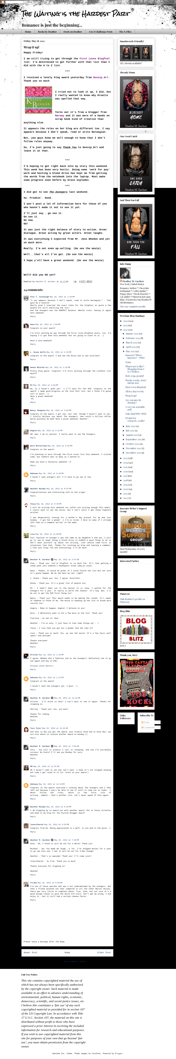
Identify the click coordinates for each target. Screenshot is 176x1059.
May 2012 (130, 351)
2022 (125, 498)
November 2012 (134, 448)
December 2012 (133, 452)
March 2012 (132, 342)
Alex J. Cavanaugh (39, 297)
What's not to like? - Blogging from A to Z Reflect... (135, 369)
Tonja (33, 504)
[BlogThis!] (83, 281)
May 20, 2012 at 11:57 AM (46, 766)
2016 (125, 471)
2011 (125, 325)
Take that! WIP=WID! (135, 413)
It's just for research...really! (134, 419)
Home (28, 31)
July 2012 (130, 430)
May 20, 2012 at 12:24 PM (52, 784)
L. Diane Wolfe (38, 352)
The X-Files (125, 31)
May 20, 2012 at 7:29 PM (66, 840)
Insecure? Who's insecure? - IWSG (135, 356)
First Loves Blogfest (95, 58)
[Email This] (80, 281)
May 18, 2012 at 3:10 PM (57, 367)
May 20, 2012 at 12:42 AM (55, 728)
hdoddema (96, 1054)
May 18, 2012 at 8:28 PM (51, 473)
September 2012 (134, 439)
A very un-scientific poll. (135, 408)
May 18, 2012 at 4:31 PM (50, 431)
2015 (125, 467)
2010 (125, 320)
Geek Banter (46, 666)
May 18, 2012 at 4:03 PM (58, 410)
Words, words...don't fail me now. (135, 381)
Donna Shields (37, 367)
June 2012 (131, 426)
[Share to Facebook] (88, 281)
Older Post (104, 952)
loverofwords (36, 825)
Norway (59, 115)
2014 (125, 462)
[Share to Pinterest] (91, 281)
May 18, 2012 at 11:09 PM (48, 534)
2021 (125, 493)
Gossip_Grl (100, 77)
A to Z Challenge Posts (100, 31)
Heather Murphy (38, 489)
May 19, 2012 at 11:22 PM (67, 698)
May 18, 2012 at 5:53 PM (60, 446)
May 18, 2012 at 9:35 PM (49, 504)
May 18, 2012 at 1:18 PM (62, 297)
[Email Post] (75, 282)
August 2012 (132, 434)
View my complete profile (132, 306)
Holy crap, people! (134, 375)
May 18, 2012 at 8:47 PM (58, 489)
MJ (31, 385)
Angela (33, 431)
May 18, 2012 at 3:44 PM (45, 385)
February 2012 (133, 338)
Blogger (119, 1054)
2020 (126, 489)
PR (31, 766)
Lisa (32, 534)
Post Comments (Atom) (75, 962)
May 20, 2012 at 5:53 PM (56, 825)
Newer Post (30, 952)
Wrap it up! (130, 395)
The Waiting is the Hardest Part (75, 13)
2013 (125, 458)
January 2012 (132, 333)
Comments (149, 727)
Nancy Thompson (38, 410)
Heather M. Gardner (40, 560)
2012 (125, 329)
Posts (146, 722)
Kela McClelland (38, 446)
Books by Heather (47, 31)
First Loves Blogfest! (135, 387)
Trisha (33, 883)
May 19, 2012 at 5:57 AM (66, 560)
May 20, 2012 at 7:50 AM (66, 746)
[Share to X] (85, 281)
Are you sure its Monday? (133, 401)
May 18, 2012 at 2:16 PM (58, 352)
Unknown (34, 473)
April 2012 (131, 346)
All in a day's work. (134, 391)
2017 (125, 475)
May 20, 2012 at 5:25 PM (58, 807)
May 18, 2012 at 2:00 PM (47, 324)
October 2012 (133, 443)
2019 (125, 484)
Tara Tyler (35, 728)
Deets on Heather (73, 31)
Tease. (128, 362)
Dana (32, 324)
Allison (34, 655)
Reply (33, 317)
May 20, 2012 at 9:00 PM (50, 883)
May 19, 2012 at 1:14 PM (51, 655)
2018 (125, 480)
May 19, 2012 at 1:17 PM (51, 678)
